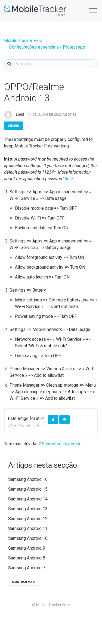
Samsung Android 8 (26, 558)
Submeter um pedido (62, 443)
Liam (20, 115)
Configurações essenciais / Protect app (47, 47)
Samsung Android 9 (26, 548)
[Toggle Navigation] (92, 10)
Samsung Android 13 (28, 508)
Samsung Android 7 (26, 567)
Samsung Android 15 (28, 489)
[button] (53, 419)
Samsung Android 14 (28, 499)
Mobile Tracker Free (23, 40)
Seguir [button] (13, 126)
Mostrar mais (23, 582)
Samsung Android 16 (28, 479)
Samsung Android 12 (28, 518)
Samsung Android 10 (28, 538)
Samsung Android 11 (28, 528)
